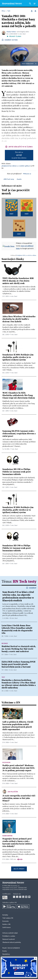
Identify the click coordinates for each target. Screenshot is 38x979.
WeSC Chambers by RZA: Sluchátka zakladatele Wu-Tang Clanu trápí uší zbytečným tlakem (18, 395)
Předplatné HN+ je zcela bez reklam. (26, 255)
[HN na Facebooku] (17, 897)
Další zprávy (19, 869)
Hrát (11, 214)
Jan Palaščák (13, 791)
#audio (19, 179)
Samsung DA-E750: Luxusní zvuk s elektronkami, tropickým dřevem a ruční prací (19, 433)
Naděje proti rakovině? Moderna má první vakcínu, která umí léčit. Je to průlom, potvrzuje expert (18, 768)
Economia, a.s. (15, 885)
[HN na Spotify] (26, 897)
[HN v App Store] (23, 906)
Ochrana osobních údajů (10, 933)
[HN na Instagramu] (20, 897)
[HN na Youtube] (29, 897)
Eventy (4, 951)
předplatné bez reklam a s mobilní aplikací (16, 166)
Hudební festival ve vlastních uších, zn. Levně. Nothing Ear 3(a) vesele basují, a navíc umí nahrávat (19, 649)
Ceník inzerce (6, 927)
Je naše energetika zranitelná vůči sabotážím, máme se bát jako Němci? (18, 798)
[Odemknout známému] (35, 11)
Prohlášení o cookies (8, 936)
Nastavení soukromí (8, 939)
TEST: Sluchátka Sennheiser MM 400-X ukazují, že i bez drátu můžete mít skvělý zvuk (18, 281)
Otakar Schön (11, 31)
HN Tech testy (24, 581)
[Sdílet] (32, 11)
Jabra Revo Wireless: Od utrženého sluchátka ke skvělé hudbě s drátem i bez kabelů (18, 319)
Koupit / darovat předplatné (11, 948)
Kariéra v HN (6, 924)
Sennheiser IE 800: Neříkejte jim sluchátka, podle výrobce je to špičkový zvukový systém (17, 357)
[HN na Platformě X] (14, 897)
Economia (5, 921)
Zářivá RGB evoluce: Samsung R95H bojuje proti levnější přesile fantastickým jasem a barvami (18, 664)
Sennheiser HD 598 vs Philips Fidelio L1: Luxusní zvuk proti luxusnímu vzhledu (16, 471)
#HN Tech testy (9, 179)
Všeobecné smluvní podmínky (11, 942)
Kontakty (5, 915)
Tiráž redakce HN (7, 918)
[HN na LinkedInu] (23, 897)
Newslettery (6, 954)
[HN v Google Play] (9, 906)
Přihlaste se (27, 174)
